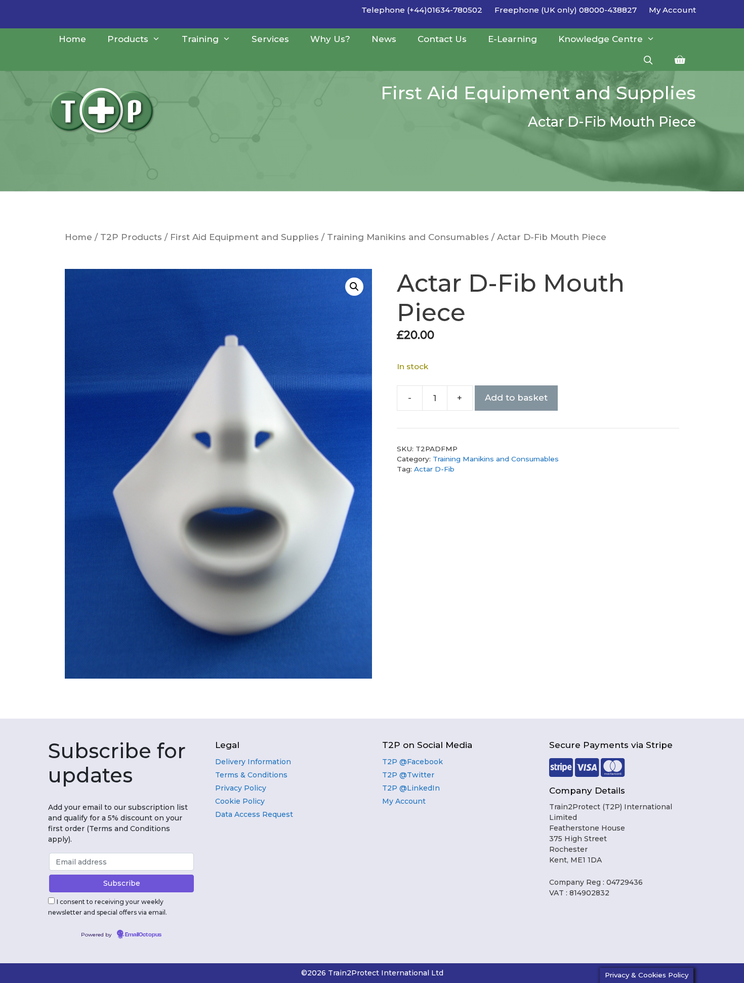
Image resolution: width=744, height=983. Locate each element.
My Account (672, 10)
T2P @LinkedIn (411, 788)
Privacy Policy (240, 788)
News (383, 39)
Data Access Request (254, 814)
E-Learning (512, 39)
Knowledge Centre (600, 39)
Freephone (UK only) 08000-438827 (565, 10)
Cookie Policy (240, 801)
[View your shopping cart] (680, 60)
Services (270, 39)
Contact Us (442, 39)
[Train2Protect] (112, 110)
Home (72, 39)
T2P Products (131, 237)
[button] (354, 287)
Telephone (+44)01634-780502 (421, 10)
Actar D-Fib (434, 469)
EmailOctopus (143, 934)
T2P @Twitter (408, 774)
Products (127, 39)
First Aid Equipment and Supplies (244, 237)
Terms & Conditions (251, 774)
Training (200, 39)
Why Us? (330, 39)
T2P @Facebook (412, 761)
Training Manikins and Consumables (408, 237)
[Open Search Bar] (648, 60)
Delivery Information (253, 761)
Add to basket (516, 397)
